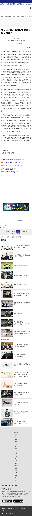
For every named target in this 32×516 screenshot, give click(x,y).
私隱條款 (23, 508)
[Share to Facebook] (12, 43)
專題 (16, 451)
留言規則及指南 (2, 227)
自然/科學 (16, 465)
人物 (16, 456)
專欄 (16, 449)
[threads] (9, 485)
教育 (16, 472)
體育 (16, 470)
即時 (14, 16)
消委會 (19, 237)
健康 (16, 461)
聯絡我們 (10, 508)
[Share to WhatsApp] (19, 43)
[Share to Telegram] (16, 43)
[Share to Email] (21, 43)
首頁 (2, 16)
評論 (16, 453)
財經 (16, 444)
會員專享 (8, 16)
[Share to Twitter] (14, 43)
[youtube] (16, 485)
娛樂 (16, 475)
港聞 (22, 16)
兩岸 (26, 16)
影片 (16, 434)
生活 (16, 458)
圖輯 (16, 477)
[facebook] (6, 485)
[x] (12, 485)
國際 (30, 16)
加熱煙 (7, 237)
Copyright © (5, 510)
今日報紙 (16, 432)
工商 (16, 480)
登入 (18, 231)
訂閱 (27, 231)
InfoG (16, 446)
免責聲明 (16, 508)
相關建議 (4, 508)
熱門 (18, 16)
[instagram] (3, 485)
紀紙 (16, 468)
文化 (16, 463)
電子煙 (13, 237)
